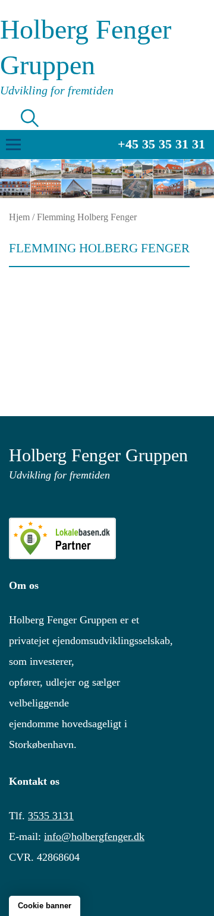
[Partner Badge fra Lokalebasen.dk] (107, 538)
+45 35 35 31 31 (161, 144)
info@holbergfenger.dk (94, 836)
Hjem (19, 217)
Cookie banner (44, 905)
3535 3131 (51, 816)
